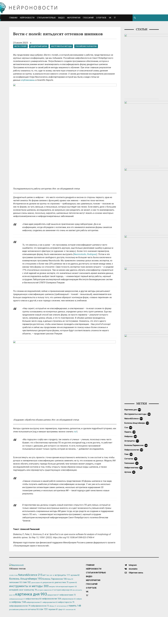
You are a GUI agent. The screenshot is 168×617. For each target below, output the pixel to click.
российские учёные (18, 609)
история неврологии (45, 590)
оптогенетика (62, 606)
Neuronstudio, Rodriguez (85, 254)
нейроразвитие (50, 602)
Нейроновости (27, 18)
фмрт (62, 609)
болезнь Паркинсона (136, 445)
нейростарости (66, 602)
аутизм (129, 472)
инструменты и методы (61, 46)
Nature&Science (133, 418)
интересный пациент (67, 586)
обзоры (52, 606)
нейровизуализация (17, 599)
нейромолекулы (68, 599)
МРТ (46, 575)
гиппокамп (131, 463)
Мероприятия (73, 18)
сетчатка (130, 459)
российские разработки (86, 46)
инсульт (53, 586)
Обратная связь (135, 573)
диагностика (61, 582)
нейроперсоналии (34, 602)
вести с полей (20, 46)
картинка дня (132, 410)
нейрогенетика (133, 468)
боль (70, 579)
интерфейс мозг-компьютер (23, 590)
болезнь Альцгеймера (136, 423)
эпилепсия (70, 609)
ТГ (115, 18)
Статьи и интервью (46, 18)
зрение (73, 582)
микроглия (53, 595)
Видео (61, 18)
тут (75, 431)
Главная (13, 18)
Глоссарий (88, 18)
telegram (132, 565)
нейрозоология (133, 450)
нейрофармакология (19, 606)
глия (128, 454)
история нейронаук (63, 590)
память (129, 432)
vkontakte (132, 569)
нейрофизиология (40, 606)
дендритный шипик (38, 46)
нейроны (130, 436)
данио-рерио (36, 582)
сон (128, 427)
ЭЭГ (51, 575)
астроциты (131, 441)
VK (110, 18)
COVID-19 (13, 575)
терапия (53, 609)
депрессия (48, 582)
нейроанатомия (67, 595)
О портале (101, 18)
